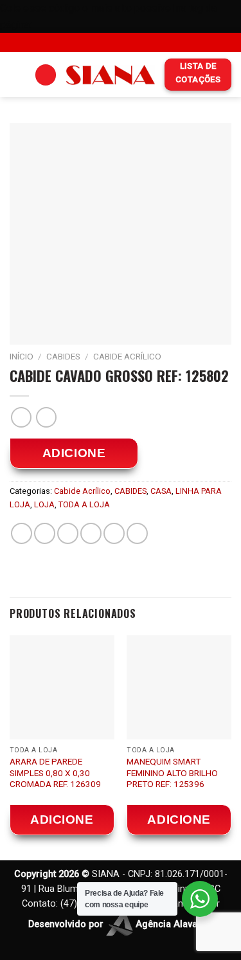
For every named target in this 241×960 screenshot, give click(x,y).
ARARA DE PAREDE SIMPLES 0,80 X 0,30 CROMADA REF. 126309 (55, 772)
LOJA (44, 504)
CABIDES (63, 356)
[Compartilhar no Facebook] (44, 533)
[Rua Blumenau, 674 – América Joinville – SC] (90, 42)
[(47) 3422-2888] (150, 42)
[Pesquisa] (45, 75)
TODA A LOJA (84, 504)
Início (21, 356)
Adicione (74, 453)
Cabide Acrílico (127, 356)
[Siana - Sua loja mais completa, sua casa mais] (110, 75)
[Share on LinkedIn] (137, 533)
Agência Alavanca (173, 924)
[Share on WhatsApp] (21, 533)
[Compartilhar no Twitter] (67, 533)
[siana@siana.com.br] (110, 42)
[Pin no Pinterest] (114, 533)
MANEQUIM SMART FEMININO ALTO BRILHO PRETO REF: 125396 (172, 772)
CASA (161, 491)
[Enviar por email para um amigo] (91, 533)
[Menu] (17, 75)
